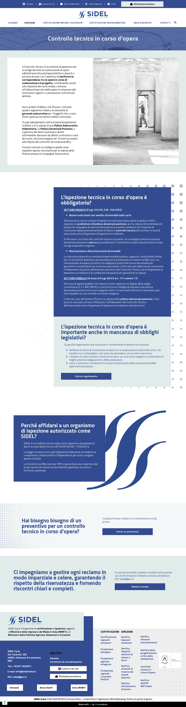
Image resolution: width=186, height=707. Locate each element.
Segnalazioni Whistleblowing (111, 699)
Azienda (13, 22)
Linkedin (29, 3)
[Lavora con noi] (40, 4)
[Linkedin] (24, 4)
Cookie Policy (89, 699)
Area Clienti (46, 687)
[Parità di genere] (86, 4)
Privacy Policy (74, 699)
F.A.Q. (113, 3)
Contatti (165, 22)
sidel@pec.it (20, 677)
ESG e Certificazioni (72, 3)
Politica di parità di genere (139, 699)
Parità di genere (95, 3)
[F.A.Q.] (108, 4)
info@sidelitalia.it (26, 671)
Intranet (14, 687)
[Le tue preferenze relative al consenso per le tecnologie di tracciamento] (4, 702)
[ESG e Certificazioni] (61, 4)
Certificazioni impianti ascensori (63, 22)
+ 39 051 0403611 (21, 666)
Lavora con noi (49, 3)
